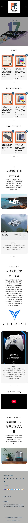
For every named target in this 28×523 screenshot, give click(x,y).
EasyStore (19, 517)
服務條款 (9, 520)
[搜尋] (24, 15)
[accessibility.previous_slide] (10, 256)
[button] (1, 7)
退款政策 (19, 520)
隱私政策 (14, 520)
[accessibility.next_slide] (17, 256)
